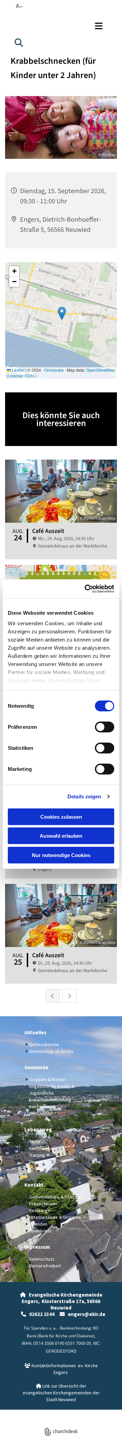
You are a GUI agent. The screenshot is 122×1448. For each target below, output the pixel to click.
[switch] (104, 726)
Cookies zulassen (61, 816)
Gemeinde (36, 1067)
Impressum (37, 1247)
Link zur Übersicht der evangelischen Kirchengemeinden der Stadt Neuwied (61, 1393)
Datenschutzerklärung (36, 1413)
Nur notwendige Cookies (61, 855)
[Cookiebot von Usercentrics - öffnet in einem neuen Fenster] (86, 588)
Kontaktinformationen (50, 1365)
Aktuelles (35, 1032)
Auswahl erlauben (61, 836)
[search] (18, 42)
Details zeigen (84, 796)
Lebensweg (38, 1129)
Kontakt (33, 1185)
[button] (61, 25)
